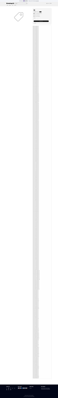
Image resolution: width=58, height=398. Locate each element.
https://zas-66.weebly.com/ (36, 60)
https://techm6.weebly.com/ (36, 352)
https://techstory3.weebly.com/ (36, 272)
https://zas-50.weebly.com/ (36, 44)
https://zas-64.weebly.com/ (36, 58)
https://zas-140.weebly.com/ (36, 132)
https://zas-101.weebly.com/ (36, 94)
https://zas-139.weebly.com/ (36, 131)
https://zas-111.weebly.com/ (36, 104)
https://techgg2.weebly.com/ (36, 300)
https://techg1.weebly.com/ (36, 299)
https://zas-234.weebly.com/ (36, 224)
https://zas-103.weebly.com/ (36, 96)
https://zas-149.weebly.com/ (36, 141)
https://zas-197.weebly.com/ (36, 188)
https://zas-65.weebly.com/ (36, 59)
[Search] (26, 3)
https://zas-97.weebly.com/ (36, 90)
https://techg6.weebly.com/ (36, 304)
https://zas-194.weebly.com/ (36, 185)
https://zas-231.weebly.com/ (36, 221)
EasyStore (32, 395)
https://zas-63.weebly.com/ (36, 57)
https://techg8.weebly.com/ (36, 306)
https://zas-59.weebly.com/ (36, 53)
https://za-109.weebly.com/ (36, 102)
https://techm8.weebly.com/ (36, 354)
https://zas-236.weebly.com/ (36, 226)
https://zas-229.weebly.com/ (36, 219)
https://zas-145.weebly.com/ (36, 137)
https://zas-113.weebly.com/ (36, 106)
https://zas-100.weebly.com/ (36, 93)
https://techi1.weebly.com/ (36, 309)
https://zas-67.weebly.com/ (36, 61)
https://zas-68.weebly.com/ (36, 62)
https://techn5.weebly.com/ (36, 361)
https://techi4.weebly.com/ (36, 312)
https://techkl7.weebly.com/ (36, 344)
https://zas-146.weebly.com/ (36, 138)
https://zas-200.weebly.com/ (36, 191)
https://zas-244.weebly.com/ (36, 234)
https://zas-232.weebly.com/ (36, 222)
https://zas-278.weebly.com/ (36, 267)
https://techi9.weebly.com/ (36, 317)
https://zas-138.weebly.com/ (36, 130)
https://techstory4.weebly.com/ (36, 273)
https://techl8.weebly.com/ (36, 345)
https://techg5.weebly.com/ (36, 303)
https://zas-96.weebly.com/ (36, 89)
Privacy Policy (29, 396)
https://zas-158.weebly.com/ (36, 150)
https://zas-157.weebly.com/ (36, 149)
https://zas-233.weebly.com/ (36, 223)
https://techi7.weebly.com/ (36, 315)
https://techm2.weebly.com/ (36, 348)
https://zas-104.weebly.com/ (36, 97)
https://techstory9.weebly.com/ (36, 278)
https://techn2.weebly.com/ (36, 358)
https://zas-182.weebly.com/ (36, 173)
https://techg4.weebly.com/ (36, 302)
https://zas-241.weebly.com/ (36, 231)
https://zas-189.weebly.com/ (36, 180)
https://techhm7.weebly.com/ (36, 353)
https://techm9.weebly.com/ (36, 355)
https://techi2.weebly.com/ (36, 310)
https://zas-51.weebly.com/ (36, 45)
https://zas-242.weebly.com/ (36, 232)
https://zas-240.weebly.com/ (36, 230)
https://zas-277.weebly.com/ (36, 266)
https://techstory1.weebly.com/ (36, 270)
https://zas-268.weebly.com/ (36, 257)
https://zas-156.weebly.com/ (36, 148)
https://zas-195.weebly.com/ (36, 186)
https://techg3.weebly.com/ (36, 301)
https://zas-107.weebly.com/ (36, 100)
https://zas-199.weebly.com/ (36, 190)
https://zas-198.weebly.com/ (36, 189)
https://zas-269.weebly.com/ (36, 258)
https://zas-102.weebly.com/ (36, 95)
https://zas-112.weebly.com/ (36, 105)
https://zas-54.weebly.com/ (36, 48)
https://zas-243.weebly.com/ (36, 233)
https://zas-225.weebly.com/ (36, 215)
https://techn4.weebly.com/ (36, 360)
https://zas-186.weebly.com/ (36, 177)
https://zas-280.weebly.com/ (36, 269)
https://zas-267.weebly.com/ (36, 256)
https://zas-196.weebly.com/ (36, 187)
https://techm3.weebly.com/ (36, 349)
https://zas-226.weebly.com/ (36, 216)
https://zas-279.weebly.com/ (36, 268)
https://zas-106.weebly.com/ (36, 99)
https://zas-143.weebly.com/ (36, 135)
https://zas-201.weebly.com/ (36, 192)
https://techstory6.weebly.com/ (36, 275)
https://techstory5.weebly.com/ (36, 274)
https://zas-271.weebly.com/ (36, 260)
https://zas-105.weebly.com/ (36, 98)
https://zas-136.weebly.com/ (36, 128)
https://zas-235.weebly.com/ (36, 225)
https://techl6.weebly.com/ (36, 343)
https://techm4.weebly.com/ (36, 350)
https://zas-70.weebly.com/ (36, 64)
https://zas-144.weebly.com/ (36, 136)
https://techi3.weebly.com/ (36, 311)
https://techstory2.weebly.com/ (36, 271)
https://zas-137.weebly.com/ (36, 129)
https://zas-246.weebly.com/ (36, 236)
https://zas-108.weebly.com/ (36, 101)
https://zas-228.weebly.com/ (36, 218)
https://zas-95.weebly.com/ (36, 88)
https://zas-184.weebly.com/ (36, 175)
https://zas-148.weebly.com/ (36, 140)
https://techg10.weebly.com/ (36, 308)
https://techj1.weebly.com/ (36, 319)
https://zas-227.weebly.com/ (36, 217)
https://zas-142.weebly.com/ (36, 134)
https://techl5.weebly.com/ (36, 342)
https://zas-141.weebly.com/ (36, 133)
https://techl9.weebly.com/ (36, 346)
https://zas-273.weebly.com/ (36, 262)
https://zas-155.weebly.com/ (36, 147)
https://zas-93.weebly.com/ (36, 86)
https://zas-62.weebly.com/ (36, 56)
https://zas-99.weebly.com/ (36, 92)
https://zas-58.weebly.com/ (36, 52)
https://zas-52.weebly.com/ (36, 46)
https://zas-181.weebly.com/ (36, 172)
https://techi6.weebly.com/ (36, 314)
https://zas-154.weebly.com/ (36, 146)
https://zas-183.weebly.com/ (36, 174)
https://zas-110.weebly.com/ (36, 103)
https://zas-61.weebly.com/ (36, 55)
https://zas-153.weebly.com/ (36, 145)
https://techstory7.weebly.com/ (36, 276)
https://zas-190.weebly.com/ (36, 181)
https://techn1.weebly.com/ (36, 357)
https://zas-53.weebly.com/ (36, 47)
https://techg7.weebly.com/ (36, 305)
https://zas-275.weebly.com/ (36, 264)
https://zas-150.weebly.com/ (36, 142)
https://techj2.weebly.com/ (36, 320)
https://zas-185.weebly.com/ (36, 176)
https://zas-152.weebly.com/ (36, 144)
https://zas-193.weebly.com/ (36, 184)
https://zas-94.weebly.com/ (36, 87)
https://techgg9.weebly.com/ (36, 307)
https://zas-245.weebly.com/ (36, 235)
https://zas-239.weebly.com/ (36, 229)
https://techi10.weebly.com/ (36, 318)
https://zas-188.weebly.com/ (36, 179)
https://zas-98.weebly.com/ (36, 91)
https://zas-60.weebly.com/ (36, 54)
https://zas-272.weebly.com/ (36, 261)
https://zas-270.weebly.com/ (36, 259)
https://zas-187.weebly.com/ (36, 178)
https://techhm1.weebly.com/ (36, 347)
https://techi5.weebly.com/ (36, 313)
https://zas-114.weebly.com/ (36, 107)
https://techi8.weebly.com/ (36, 316)
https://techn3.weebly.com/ (36, 359)
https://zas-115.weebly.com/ (36, 108)
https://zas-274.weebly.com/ (36, 263)
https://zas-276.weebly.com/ (36, 265)
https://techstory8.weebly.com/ (36, 277)
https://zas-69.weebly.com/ (36, 63)
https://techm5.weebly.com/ (36, 351)
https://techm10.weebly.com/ (36, 356)
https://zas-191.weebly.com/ (36, 182)
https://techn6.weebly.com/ (36, 362)
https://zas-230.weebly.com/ (36, 220)
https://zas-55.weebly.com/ (36, 49)
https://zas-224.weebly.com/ (36, 214)
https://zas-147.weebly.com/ (36, 139)
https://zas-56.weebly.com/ (36, 50)
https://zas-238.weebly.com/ (36, 228)
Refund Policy (32, 396)
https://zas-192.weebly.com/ (36, 183)
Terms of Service (25, 396)
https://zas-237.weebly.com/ (36, 227)
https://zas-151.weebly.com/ (36, 143)
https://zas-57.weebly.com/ (36, 51)
